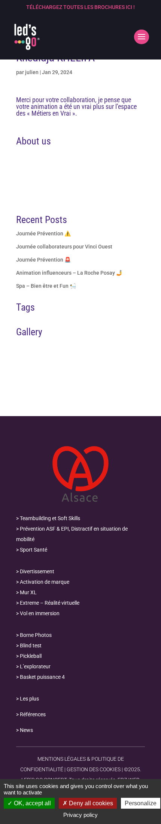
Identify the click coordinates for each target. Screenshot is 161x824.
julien (32, 72)
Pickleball (31, 656)
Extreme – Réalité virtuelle (49, 603)
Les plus (29, 699)
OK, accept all (31, 803)
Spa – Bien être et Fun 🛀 (46, 286)
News (26, 730)
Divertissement (37, 571)
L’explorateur (35, 666)
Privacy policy (80, 815)
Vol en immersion (40, 613)
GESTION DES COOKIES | (95, 769)
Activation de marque (44, 582)
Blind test (31, 645)
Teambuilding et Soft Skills (50, 518)
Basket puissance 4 (42, 677)
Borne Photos (36, 635)
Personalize (141, 803)
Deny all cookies (90, 803)
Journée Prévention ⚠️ (43, 233)
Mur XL (28, 592)
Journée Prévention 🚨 (43, 260)
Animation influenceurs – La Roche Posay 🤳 (69, 273)
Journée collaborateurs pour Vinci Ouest (64, 247)
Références (33, 714)
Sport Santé (33, 550)
